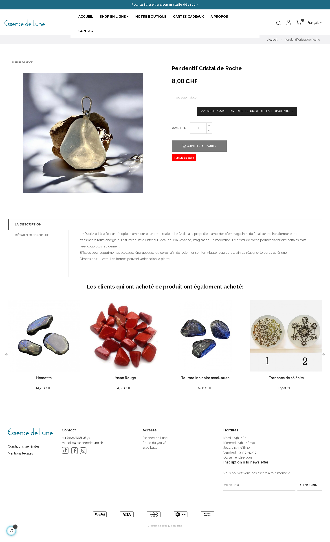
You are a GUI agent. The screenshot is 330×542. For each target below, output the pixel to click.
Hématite (44, 378)
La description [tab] (28, 224)
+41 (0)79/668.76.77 (76, 438)
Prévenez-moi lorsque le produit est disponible (247, 111)
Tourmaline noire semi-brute (205, 378)
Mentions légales (20, 453)
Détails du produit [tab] (31, 235)
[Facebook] (74, 451)
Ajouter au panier (201, 146)
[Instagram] (83, 451)
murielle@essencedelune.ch (82, 443)
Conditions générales (24, 446)
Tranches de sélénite (286, 378)
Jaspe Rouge (125, 378)
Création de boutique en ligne (165, 526)
